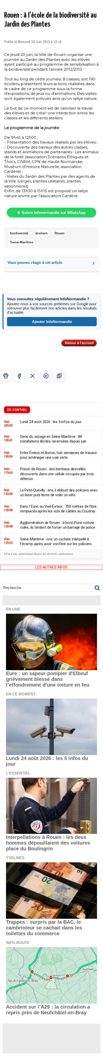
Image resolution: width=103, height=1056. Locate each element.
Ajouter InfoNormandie (52, 321)
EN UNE (13, 609)
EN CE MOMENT (21, 694)
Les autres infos (52, 567)
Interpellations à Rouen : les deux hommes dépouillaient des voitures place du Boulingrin (48, 842)
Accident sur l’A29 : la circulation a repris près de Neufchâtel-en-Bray (48, 1009)
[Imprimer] (6, 376)
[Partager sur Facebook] (19, 376)
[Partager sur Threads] (46, 376)
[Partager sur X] (32, 376)
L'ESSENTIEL (18, 773)
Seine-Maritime (21, 242)
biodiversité (19, 233)
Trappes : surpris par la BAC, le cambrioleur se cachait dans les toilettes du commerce (44, 927)
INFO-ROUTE (18, 942)
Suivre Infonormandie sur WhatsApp (54, 212)
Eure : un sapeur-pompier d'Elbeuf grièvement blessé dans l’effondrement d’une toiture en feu (47, 679)
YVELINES (15, 858)
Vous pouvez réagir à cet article (35, 262)
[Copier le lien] (59, 376)
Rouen (59, 233)
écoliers (41, 233)
